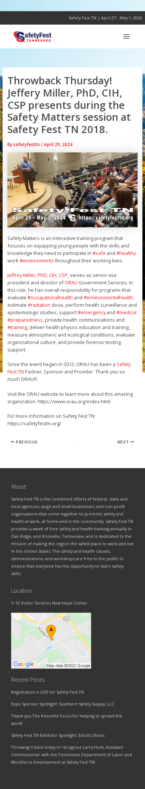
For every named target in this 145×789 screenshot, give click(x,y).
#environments (37, 260)
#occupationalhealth (50, 297)
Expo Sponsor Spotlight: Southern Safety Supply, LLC (62, 704)
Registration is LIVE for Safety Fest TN (47, 692)
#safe (99, 253)
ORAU (71, 282)
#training (17, 327)
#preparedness (25, 319)
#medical (126, 312)
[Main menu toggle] (126, 36)
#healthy (126, 253)
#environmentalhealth (108, 297)
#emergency (92, 312)
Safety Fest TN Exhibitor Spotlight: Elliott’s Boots (57, 735)
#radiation (39, 305)
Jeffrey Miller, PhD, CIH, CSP (37, 275)
